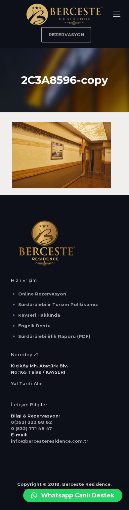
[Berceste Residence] (64, 14)
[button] (72, 495)
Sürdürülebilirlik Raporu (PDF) (54, 336)
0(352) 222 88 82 (31, 422)
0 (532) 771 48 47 (31, 428)
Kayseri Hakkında (39, 315)
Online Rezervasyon (42, 293)
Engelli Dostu (34, 325)
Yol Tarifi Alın (27, 383)
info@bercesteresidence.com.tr (49, 441)
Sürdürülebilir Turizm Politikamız (58, 304)
